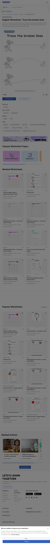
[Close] (38, 247)
